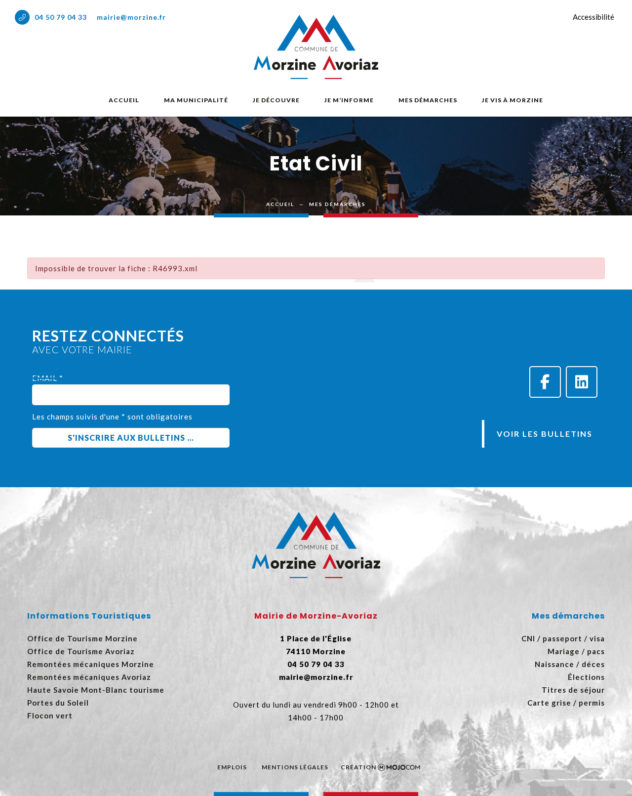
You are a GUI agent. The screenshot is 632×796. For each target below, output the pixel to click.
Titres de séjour (573, 689)
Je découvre (276, 100)
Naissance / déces (570, 664)
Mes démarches (427, 100)
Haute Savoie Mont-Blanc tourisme (95, 689)
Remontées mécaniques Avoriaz (89, 676)
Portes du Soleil (58, 702)
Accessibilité (593, 16)
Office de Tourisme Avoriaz (81, 651)
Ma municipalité (196, 100)
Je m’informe (349, 100)
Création (358, 767)
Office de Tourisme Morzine (82, 638)
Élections (586, 676)
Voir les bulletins (544, 433)
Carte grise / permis (566, 702)
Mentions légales (295, 767)
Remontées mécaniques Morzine (90, 664)
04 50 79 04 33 (61, 17)
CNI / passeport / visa (563, 638)
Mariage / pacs (576, 651)
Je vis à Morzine (512, 100)
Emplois (232, 767)
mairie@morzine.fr (131, 17)
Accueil (124, 100)
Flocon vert (50, 715)
